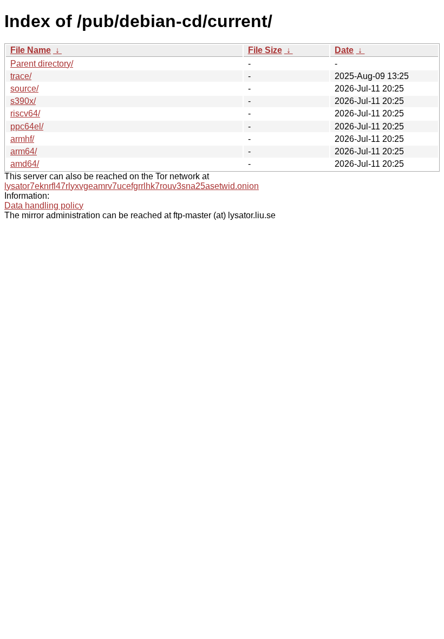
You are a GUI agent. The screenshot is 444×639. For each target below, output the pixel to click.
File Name (30, 50)
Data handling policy (43, 205)
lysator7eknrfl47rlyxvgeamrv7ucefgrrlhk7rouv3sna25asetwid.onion (131, 186)
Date (344, 50)
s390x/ (23, 101)
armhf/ (22, 139)
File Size (265, 50)
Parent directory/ (41, 63)
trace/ (20, 76)
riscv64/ (25, 113)
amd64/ (24, 163)
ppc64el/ (26, 126)
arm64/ (23, 151)
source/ (24, 88)
